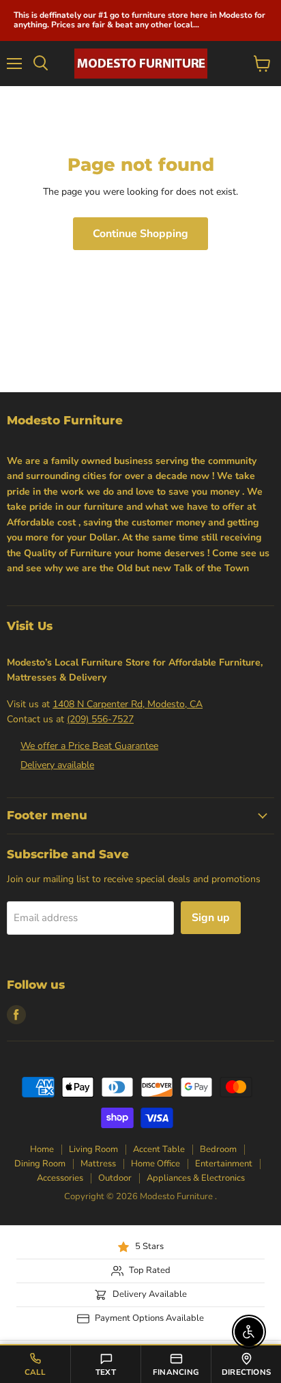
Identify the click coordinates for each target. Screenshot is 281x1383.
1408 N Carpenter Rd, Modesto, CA (128, 704)
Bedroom (218, 1149)
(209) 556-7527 (100, 719)
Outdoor (115, 1178)
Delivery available (57, 764)
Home (42, 1149)
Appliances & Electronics (196, 1178)
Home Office (155, 1164)
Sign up (211, 917)
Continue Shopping (140, 233)
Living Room (93, 1149)
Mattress (98, 1164)
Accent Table (159, 1149)
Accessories (60, 1178)
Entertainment (223, 1164)
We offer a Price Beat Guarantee (89, 745)
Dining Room (39, 1164)
